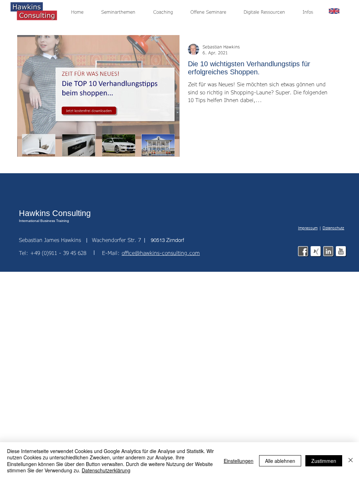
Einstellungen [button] (238, 460)
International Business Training (44, 221)
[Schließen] (350, 460)
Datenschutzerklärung (106, 470)
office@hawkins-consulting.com (161, 253)
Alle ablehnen (280, 460)
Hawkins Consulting (55, 213)
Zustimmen (323, 460)
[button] (311, 12)
